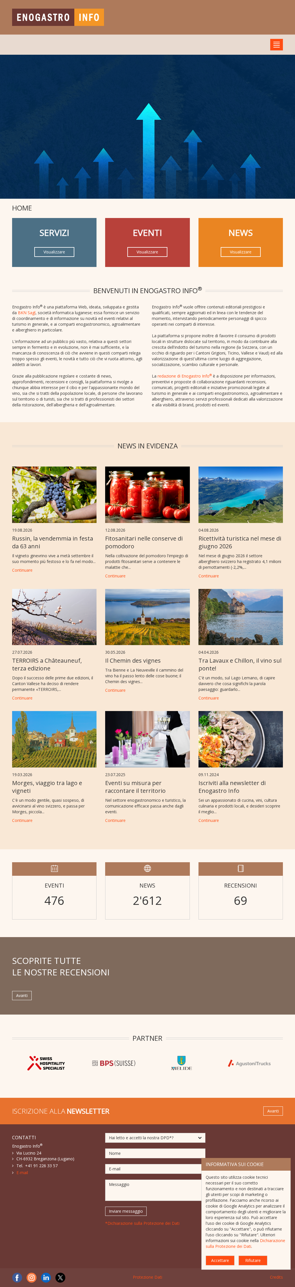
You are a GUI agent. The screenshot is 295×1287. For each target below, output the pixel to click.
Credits (276, 1277)
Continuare (22, 570)
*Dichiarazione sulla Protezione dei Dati (142, 1223)
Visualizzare (54, 252)
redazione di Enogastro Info (185, 376)
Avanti (22, 995)
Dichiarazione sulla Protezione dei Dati (245, 1243)
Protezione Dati (147, 1277)
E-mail (22, 1172)
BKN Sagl (26, 312)
